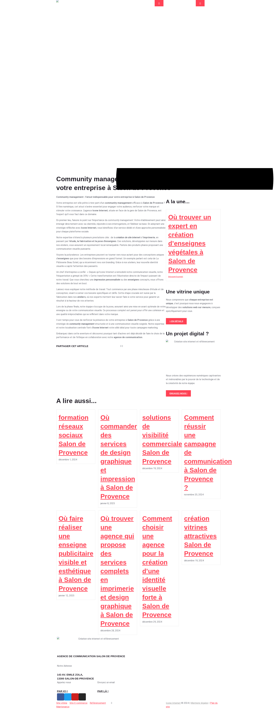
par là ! (102, 691)
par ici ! (62, 691)
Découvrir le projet (175, 277)
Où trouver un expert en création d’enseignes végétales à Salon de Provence (189, 243)
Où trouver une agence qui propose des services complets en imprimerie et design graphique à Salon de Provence (117, 571)
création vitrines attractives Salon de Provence (200, 536)
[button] (112, 346)
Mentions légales (199, 703)
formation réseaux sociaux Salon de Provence (73, 435)
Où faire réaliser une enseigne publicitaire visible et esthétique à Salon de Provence (76, 553)
